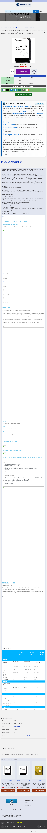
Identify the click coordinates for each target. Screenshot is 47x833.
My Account (39, 7)
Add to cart (24, 71)
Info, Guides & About (8, 7)
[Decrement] (11, 71)
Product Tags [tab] (19, 714)
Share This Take (40, 103)
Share (6, 154)
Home (2, 23)
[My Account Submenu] (43, 8)
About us (27, 804)
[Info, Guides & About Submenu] (13, 8)
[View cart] (41, 11)
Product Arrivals (19, 7)
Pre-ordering (28, 805)
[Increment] (13, 71)
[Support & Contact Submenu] (35, 8)
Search (36, 11)
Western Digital (17, 726)
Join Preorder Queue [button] (9, 790)
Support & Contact (30, 7)
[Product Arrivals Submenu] (23, 8)
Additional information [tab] (7, 714)
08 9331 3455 (18, 822)
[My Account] (40, 11)
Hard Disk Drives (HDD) (10, 23)
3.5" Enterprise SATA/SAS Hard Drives (26, 23)
